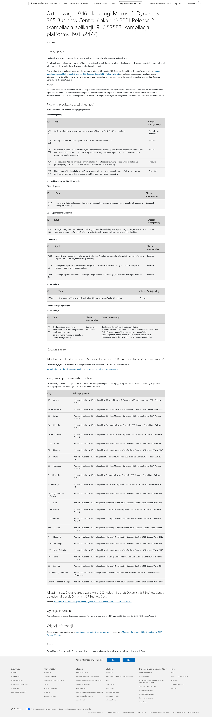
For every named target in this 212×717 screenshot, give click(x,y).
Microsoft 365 (55, 3)
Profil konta (47, 672)
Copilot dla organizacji (17, 680)
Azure (107, 680)
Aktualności (174, 680)
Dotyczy (52, 42)
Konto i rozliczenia (100, 3)
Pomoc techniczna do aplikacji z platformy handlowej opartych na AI (151, 681)
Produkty (73, 3)
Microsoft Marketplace (146, 690)
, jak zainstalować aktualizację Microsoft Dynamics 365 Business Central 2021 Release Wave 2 (92, 601)
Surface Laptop (15, 676)
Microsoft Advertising (112, 692)
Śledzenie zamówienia (50, 688)
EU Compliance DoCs (178, 712)
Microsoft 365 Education (83, 684)
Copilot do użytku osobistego (19, 684)
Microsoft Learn (144, 676)
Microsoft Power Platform (146, 694)
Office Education (80, 688)
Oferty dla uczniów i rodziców (84, 696)
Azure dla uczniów (81, 700)
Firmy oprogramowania (146, 698)
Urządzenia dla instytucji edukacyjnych (87, 676)
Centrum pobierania (50, 676)
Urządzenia (85, 3)
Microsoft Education (82, 672)
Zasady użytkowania (128, 712)
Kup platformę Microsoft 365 (130, 3)
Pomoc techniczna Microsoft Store (54, 680)
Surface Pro (14, 672)
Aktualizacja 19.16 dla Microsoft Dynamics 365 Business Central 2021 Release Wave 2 (83, 369)
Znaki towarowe (141, 712)
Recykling (47, 692)
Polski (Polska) (18, 709)
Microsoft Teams (111, 700)
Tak (113, 660)
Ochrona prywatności (177, 684)
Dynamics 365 (110, 684)
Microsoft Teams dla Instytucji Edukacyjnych (89, 680)
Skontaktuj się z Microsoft (95, 712)
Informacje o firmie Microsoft (179, 676)
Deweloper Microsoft (145, 672)
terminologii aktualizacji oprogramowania (94, 632)
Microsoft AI (109, 672)
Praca (172, 672)
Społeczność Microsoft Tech (147, 686)
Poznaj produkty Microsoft (18, 692)
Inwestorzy (174, 688)
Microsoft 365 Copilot (112, 696)
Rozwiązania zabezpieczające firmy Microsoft (119, 676)
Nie (128, 660)
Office (65, 3)
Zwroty (46, 684)
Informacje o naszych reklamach (159, 712)
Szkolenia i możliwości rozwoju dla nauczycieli (89, 692)
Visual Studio (143, 702)
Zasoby (112, 3)
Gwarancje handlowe (50, 696)
